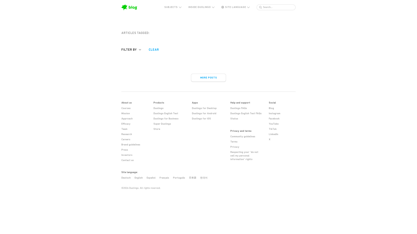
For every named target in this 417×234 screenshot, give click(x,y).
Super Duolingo (162, 123)
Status (234, 118)
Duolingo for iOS (201, 118)
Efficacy (125, 123)
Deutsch (126, 177)
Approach (127, 118)
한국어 (204, 177)
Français (164, 177)
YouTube (274, 123)
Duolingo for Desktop (204, 108)
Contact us (127, 160)
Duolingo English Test (165, 113)
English (139, 177)
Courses (126, 108)
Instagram (274, 113)
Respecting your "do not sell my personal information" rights (244, 156)
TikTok (273, 129)
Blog (271, 108)
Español (151, 177)
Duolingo (158, 108)
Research (126, 134)
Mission (125, 113)
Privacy (234, 146)
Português (179, 177)
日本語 (192, 177)
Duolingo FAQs (238, 108)
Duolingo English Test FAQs (246, 113)
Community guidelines (242, 136)
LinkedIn (273, 134)
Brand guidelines (130, 144)
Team (124, 129)
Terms (233, 141)
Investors (126, 155)
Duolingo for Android (204, 113)
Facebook (274, 118)
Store (156, 129)
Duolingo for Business (166, 118)
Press (124, 149)
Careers (125, 139)
